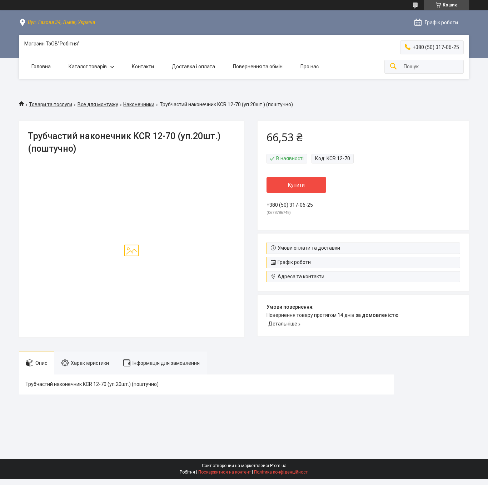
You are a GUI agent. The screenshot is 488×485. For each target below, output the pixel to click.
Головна (41, 66)
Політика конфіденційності (281, 472)
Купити (296, 185)
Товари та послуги (50, 104)
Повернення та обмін (258, 66)
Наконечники (138, 104)
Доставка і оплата (193, 66)
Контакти (143, 66)
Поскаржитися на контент (224, 472)
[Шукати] (393, 66)
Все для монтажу (98, 104)
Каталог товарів (88, 66)
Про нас (309, 66)
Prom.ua (278, 465)
